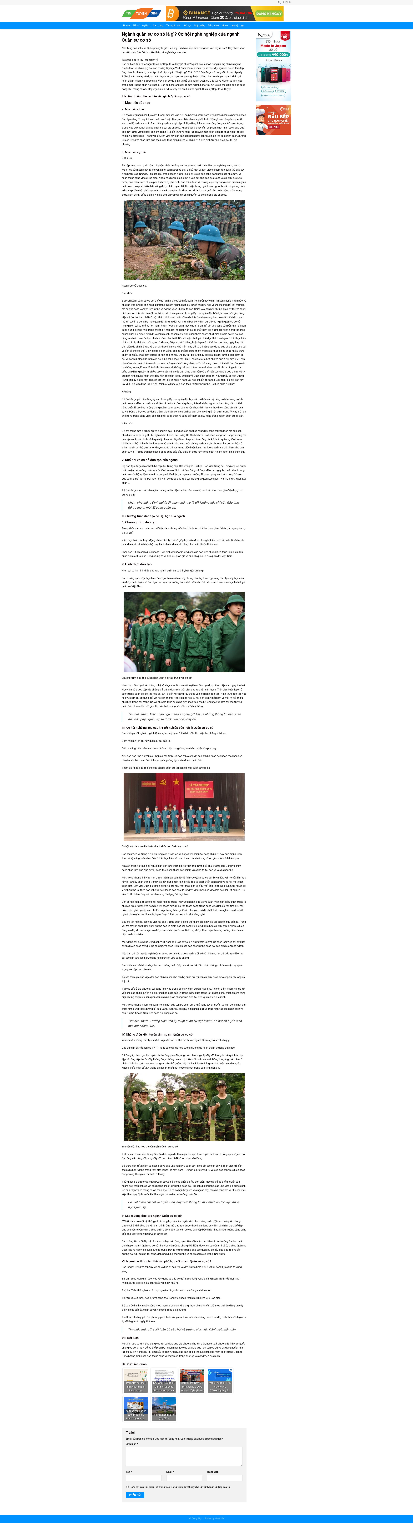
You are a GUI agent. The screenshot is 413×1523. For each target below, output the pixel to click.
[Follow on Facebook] (283, 2)
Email (170, 1472)
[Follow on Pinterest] (290, 2)
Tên (129, 1472)
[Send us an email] (286, 2)
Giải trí (136, 25)
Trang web (212, 1472)
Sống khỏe (213, 25)
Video (225, 25)
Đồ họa (187, 25)
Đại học (146, 25)
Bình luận (132, 1444)
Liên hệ (234, 25)
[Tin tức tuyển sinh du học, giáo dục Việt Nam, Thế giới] (141, 13)
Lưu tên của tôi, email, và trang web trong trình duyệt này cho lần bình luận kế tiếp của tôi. (181, 1487)
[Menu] (242, 25)
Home (126, 25)
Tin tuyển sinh (173, 25)
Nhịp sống (199, 25)
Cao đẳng (158, 25)
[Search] (279, 2)
